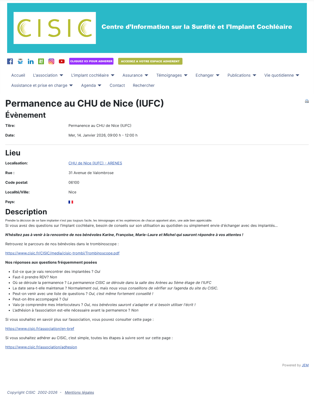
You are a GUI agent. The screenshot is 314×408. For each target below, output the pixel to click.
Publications (239, 75)
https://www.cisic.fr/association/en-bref (39, 328)
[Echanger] (217, 75)
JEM (305, 365)
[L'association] (60, 75)
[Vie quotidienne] (297, 75)
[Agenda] (99, 85)
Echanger (205, 75)
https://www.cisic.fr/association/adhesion (41, 347)
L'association (45, 75)
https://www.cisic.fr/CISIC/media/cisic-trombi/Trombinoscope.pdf (62, 253)
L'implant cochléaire (90, 75)
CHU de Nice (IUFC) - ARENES (95, 163)
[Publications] (253, 75)
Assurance (133, 75)
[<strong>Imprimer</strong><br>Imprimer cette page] (307, 100)
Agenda (88, 85)
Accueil (18, 75)
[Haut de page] (306, 399)
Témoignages (169, 75)
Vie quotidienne (279, 75)
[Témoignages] (185, 75)
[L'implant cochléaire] (111, 75)
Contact (117, 85)
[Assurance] (145, 75)
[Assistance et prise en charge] (70, 85)
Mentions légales (79, 392)
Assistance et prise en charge (39, 85)
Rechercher (144, 85)
